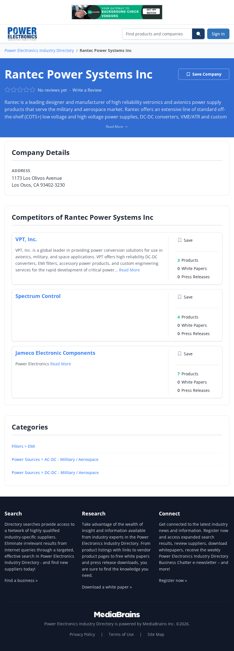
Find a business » (21, 580)
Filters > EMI (23, 446)
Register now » (173, 580)
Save (188, 240)
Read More (129, 270)
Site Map (156, 634)
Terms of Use (121, 634)
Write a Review (87, 90)
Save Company (206, 74)
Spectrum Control (38, 296)
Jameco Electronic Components (55, 352)
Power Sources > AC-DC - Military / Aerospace (55, 459)
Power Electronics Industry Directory (39, 50)
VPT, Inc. (26, 239)
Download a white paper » (107, 587)
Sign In (218, 34)
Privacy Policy (82, 634)
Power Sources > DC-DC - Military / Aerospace (55, 472)
